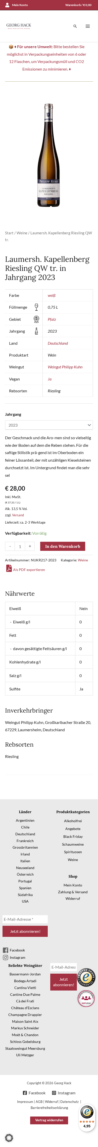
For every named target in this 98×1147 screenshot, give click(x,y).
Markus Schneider (25, 1028)
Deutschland (58, 343)
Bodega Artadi (25, 981)
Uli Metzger (25, 1055)
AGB (39, 1102)
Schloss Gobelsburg (25, 1041)
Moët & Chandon (25, 1035)
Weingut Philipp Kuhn (65, 366)
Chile (25, 827)
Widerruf (73, 898)
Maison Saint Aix (25, 1021)
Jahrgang (13, 414)
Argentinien (25, 820)
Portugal (25, 881)
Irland (25, 854)
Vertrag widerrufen (49, 1120)
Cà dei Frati (25, 1001)
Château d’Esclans (25, 1008)
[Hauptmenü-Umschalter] (87, 26)
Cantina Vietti (25, 987)
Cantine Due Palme (25, 994)
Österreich (25, 874)
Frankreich (25, 841)
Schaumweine (73, 844)
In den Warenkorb (62, 546)
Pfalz (52, 319)
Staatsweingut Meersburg (25, 1048)
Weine (22, 233)
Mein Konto (73, 885)
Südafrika (25, 895)
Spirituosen (73, 852)
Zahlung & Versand (73, 892)
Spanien (25, 888)
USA (25, 901)
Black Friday (73, 836)
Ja (50, 378)
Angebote (72, 828)
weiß (52, 295)
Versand (18, 515)
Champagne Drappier (25, 1014)
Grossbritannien (25, 847)
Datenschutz (69, 1102)
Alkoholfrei (73, 821)
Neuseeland (25, 868)
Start (9, 233)
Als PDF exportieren (29, 569)
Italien (25, 861)
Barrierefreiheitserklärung (49, 1108)
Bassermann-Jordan (25, 974)
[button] (75, 26)
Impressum (25, 1102)
